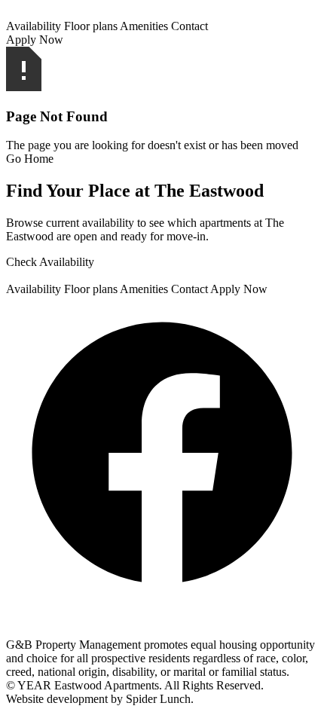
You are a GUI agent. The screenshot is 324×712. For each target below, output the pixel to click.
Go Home (29, 158)
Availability (33, 26)
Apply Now (34, 39)
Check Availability (50, 261)
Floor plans (91, 26)
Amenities (144, 26)
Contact (189, 26)
